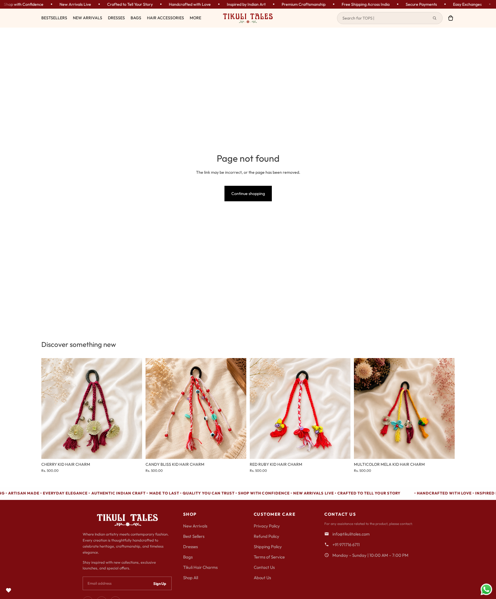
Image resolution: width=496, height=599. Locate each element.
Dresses (190, 546)
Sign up (159, 583)
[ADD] (133, 450)
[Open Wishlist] (8, 590)
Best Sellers (193, 536)
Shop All (190, 577)
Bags (188, 557)
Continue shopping (248, 193)
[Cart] (450, 18)
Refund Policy (266, 536)
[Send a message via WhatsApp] (486, 589)
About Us (262, 577)
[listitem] (195, 18)
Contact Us (264, 567)
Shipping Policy (268, 546)
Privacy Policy (267, 526)
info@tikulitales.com (351, 534)
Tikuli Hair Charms (200, 567)
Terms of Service (269, 557)
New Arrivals (195, 526)
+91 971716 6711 (346, 544)
